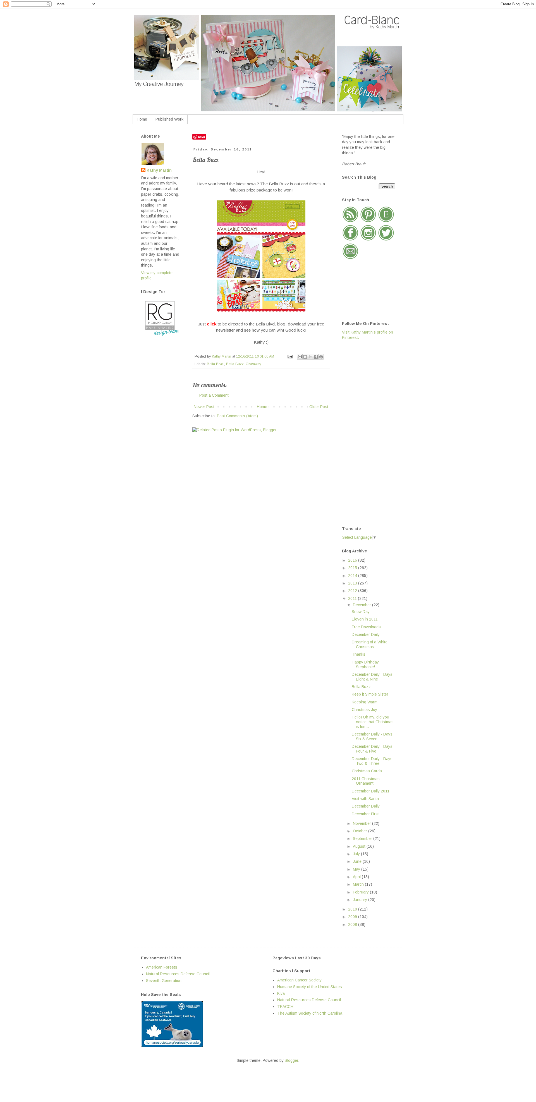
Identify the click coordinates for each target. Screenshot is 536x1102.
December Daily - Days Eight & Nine (372, 676)
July (357, 854)
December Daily (366, 634)
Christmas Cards (367, 771)
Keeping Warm (364, 702)
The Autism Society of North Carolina (309, 1013)
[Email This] (300, 357)
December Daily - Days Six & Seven (372, 736)
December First (365, 814)
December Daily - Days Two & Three (372, 761)
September (363, 838)
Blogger (291, 1060)
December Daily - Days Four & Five (372, 748)
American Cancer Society (299, 980)
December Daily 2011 (370, 791)
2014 (353, 575)
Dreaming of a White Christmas (369, 644)
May (357, 869)
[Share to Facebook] (316, 357)
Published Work (169, 119)
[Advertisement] (364, 432)
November (362, 823)
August (360, 846)
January (360, 899)
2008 (353, 924)
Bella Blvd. (215, 364)
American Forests (161, 967)
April (357, 877)
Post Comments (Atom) (237, 416)
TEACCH (285, 1006)
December (362, 605)
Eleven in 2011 (365, 619)
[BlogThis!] (305, 357)
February (361, 892)
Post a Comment (214, 395)
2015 (353, 568)
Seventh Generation (163, 980)
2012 (353, 590)
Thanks (358, 654)
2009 (353, 916)
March (359, 884)
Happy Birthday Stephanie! (365, 664)
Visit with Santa (365, 798)
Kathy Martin (159, 170)
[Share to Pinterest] (321, 357)
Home (142, 119)
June (358, 861)
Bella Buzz (235, 364)
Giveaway (253, 364)
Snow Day (361, 611)
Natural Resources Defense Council (178, 974)
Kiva (281, 993)
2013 (353, 583)
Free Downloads (366, 627)
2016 (353, 560)
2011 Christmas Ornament (366, 781)
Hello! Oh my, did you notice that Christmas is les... (373, 722)
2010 (353, 909)
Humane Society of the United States (309, 986)
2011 (353, 598)
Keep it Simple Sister (370, 694)
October (360, 831)
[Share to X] (310, 357)
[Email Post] (290, 356)
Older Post (318, 406)
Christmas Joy (364, 709)
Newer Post (204, 406)
